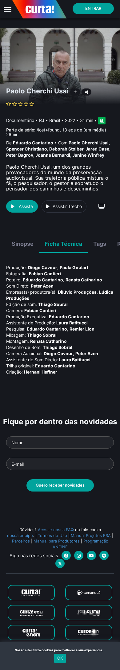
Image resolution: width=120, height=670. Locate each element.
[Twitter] (60, 563)
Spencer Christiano (26, 148)
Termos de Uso (52, 535)
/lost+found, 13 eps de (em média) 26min (56, 132)
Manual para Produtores (57, 541)
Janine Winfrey (88, 155)
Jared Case (97, 148)
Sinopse (23, 244)
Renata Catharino (84, 279)
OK (60, 658)
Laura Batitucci (72, 322)
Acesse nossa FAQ (56, 529)
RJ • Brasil (49, 120)
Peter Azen (42, 285)
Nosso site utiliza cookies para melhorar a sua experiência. (60, 650)
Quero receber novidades (60, 485)
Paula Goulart (74, 267)
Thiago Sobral (53, 304)
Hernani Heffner (40, 371)
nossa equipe (20, 535)
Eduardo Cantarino (33, 142)
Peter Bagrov (19, 155)
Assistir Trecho (67, 206)
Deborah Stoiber (66, 148)
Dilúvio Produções (77, 292)
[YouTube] (91, 555)
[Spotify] (104, 555)
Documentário (20, 120)
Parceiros (21, 541)
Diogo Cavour (42, 267)
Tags (99, 244)
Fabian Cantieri (45, 273)
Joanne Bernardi (52, 155)
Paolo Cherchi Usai (89, 142)
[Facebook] (66, 555)
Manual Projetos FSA (91, 535)
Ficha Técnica (63, 244)
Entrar (93, 8)
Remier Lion (82, 328)
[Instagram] (78, 555)
